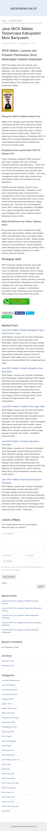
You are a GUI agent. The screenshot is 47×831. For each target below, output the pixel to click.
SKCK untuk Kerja (8, 778)
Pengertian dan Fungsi (10, 718)
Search (4, 583)
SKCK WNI (6, 811)
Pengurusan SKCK (8, 722)
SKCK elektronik (8, 750)
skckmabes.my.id (23, 8)
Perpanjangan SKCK (9, 727)
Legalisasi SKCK (8, 699)
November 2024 (8, 666)
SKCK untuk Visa (8, 802)
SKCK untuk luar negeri (10, 783)
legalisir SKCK (7, 704)
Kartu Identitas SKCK (9, 694)
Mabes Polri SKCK (8, 713)
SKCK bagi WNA (8, 732)
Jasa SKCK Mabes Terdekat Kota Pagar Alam (23, 406)
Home (4, 21)
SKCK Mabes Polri (8, 755)
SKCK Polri (6, 769)
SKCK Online (6, 764)
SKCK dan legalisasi (9, 741)
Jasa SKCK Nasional (9, 690)
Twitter (30, 313)
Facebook (20, 313)
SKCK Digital (6, 746)
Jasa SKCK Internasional (11, 680)
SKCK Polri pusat (8, 774)
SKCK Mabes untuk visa (11, 760)
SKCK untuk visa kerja (10, 806)
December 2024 (8, 661)
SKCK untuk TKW (8, 797)
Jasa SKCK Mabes (15, 21)
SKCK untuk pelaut (9, 788)
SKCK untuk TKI (8, 792)
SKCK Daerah (7, 736)
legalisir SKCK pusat (9, 708)
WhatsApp (7, 317)
